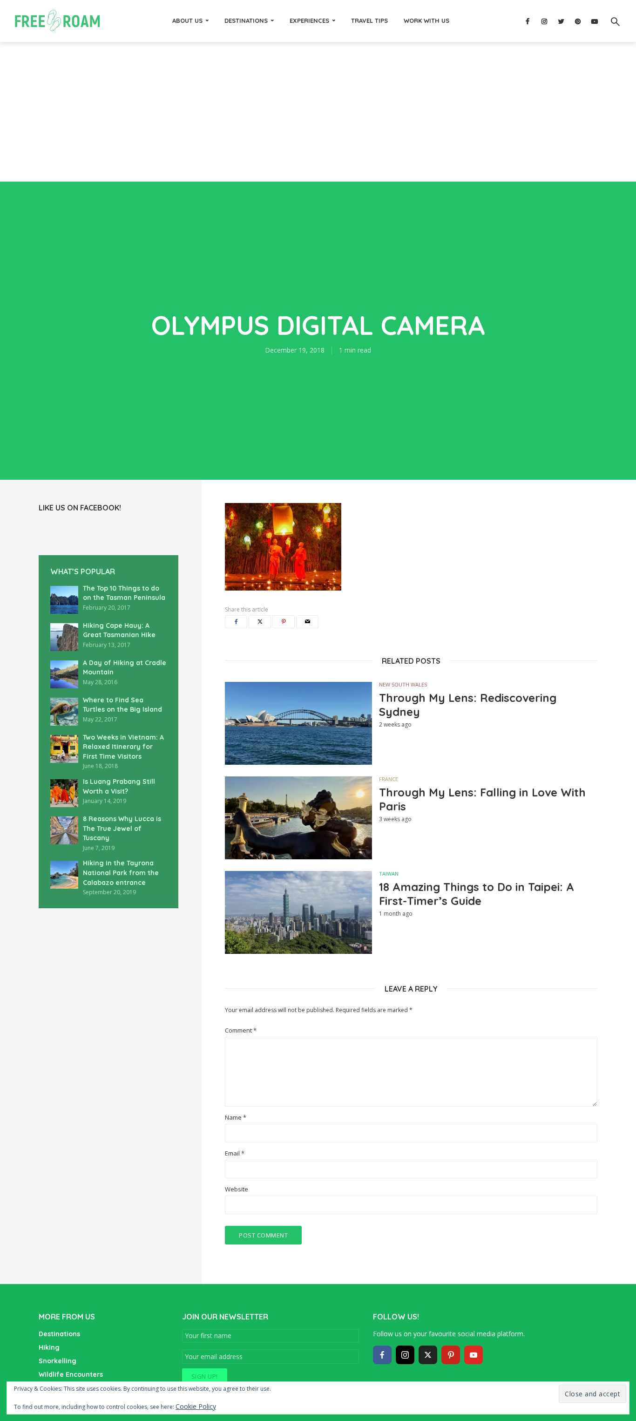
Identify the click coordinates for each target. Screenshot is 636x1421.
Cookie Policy (196, 1406)
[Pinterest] (450, 1355)
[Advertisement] (318, 112)
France (388, 778)
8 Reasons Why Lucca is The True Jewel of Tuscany (122, 828)
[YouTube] (473, 1355)
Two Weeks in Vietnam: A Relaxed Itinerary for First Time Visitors (123, 747)
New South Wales (403, 684)
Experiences (309, 20)
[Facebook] (382, 1355)
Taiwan (389, 873)
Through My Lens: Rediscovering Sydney (467, 705)
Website (236, 1189)
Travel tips (369, 20)
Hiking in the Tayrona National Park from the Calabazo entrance (121, 872)
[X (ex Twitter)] (428, 1355)
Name (235, 1118)
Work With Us (426, 20)
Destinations (246, 20)
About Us (187, 20)
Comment (241, 1030)
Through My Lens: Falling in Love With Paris (482, 799)
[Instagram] (405, 1355)
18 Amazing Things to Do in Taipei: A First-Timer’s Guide (476, 894)
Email (234, 1153)
